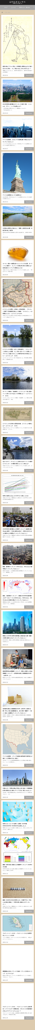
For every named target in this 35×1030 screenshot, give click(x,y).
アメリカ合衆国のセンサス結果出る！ (12, 195)
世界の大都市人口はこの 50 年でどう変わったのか (16, 495)
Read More (29, 75)
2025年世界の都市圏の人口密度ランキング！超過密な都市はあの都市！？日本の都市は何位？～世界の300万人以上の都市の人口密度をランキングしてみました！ (17, 531)
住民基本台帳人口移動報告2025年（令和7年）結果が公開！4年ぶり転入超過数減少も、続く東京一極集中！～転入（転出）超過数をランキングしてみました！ (17, 711)
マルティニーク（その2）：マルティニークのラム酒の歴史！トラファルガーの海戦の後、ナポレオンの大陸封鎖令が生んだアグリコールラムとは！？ (17, 1009)
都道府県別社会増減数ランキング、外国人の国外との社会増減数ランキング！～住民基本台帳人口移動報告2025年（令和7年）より (17, 673)
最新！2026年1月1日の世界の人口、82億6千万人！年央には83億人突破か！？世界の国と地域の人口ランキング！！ (17, 902)
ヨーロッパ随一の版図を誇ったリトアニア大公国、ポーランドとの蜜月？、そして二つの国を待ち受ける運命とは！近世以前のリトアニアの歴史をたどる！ (17, 266)
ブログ (5, 7)
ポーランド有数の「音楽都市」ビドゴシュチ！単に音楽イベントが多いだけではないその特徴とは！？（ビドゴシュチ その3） (17, 393)
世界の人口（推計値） (25, 7)
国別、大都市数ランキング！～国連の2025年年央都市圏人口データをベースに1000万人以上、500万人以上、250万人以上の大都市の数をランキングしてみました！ (17, 598)
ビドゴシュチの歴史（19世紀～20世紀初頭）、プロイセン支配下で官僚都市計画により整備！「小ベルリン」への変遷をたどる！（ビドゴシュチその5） (17, 311)
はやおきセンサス (17, 2)
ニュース (13, 7)
